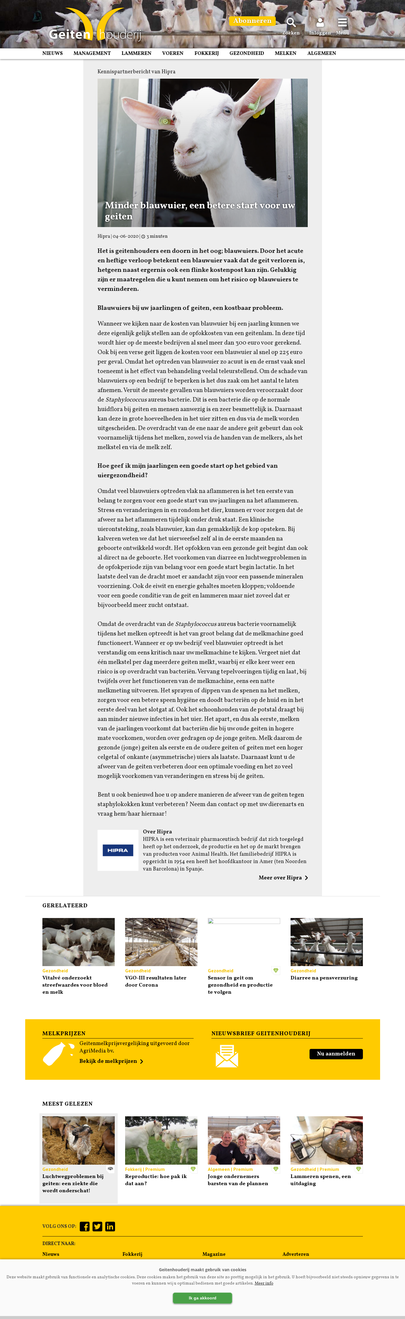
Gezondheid (246, 53)
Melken (285, 53)
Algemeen (321, 53)
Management (92, 53)
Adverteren (296, 1254)
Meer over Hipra (280, 878)
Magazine (214, 1254)
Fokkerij (206, 53)
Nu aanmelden (336, 1054)
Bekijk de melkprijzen (108, 1061)
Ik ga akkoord (202, 1298)
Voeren (173, 53)
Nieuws (52, 53)
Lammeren (137, 53)
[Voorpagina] (92, 24)
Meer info (264, 1283)
